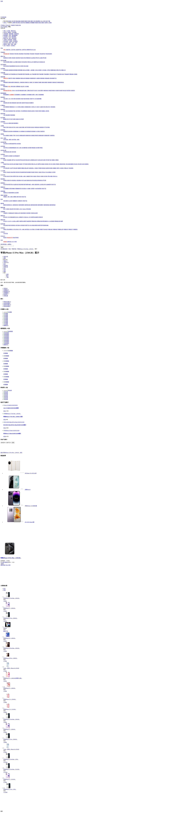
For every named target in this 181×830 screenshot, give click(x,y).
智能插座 (5, 82)
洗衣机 (10, 127)
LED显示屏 (42, 184)
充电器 (50, 90)
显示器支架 (35, 180)
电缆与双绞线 (11, 225)
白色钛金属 (6, 303)
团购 (19, 21)
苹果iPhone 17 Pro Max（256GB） (11, 598)
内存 (12, 98)
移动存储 (3, 113)
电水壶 (75, 164)
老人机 (34, 49)
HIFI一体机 (3, 138)
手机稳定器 (6, 53)
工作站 (36, 70)
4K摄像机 (11, 94)
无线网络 (3, 211)
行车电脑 (37, 229)
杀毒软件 (20, 200)
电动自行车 (10, 237)
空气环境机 (47, 127)
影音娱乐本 (42, 62)
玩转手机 (23, 22)
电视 (4, 127)
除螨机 (54, 168)
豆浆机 (54, 164)
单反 (10, 35)
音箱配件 (31, 102)
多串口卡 (34, 106)
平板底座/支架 (60, 74)
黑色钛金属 (7, 301)
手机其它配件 (48, 53)
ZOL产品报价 (4, 26)
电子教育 (3, 117)
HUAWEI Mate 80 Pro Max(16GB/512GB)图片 (14, 424)
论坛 (41, 21)
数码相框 (12, 115)
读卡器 (17, 90)
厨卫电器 (5, 41)
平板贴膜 (66, 74)
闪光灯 (35, 90)
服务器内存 (16, 204)
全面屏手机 (18, 49)
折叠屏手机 (29, 49)
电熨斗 (58, 168)
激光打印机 (10, 176)
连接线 (75, 74)
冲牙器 (53, 172)
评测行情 (5, 266)
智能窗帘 (50, 82)
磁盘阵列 (29, 221)
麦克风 (47, 111)
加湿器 (47, 168)
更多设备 (28, 209)
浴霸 (44, 160)
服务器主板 (28, 204)
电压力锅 (9, 164)
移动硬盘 (8, 115)
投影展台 (14, 180)
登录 (2, 1)
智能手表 (5, 78)
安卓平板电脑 (11, 74)
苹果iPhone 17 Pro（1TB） (9, 789)
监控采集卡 (24, 188)
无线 (12, 44)
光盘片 (38, 106)
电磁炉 (17, 164)
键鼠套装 (14, 102)
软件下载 (48, 21)
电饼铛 (29, 164)
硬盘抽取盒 (45, 221)
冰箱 (17, 127)
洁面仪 (40, 172)
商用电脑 (20, 70)
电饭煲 (5, 164)
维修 (4, 271)
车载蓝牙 (70, 229)
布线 (15, 44)
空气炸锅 (25, 164)
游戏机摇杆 (47, 135)
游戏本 (19, 62)
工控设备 (44, 70)
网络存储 (3, 219)
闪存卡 (13, 90)
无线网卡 (5, 213)
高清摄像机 (17, 94)
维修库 (36, 22)
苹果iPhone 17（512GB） (9, 779)
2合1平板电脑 (32, 74)
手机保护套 (42, 53)
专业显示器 (16, 184)
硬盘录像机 (12, 188)
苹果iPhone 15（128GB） (9, 688)
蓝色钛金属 (7, 304)
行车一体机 (22, 229)
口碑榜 (13, 22)
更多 (5, 22)
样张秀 (5, 294)
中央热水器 (40, 160)
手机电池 (11, 53)
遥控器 (29, 127)
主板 (4, 98)
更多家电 (71, 168)
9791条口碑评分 (4, 562)
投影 (10, 42)
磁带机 (21, 221)
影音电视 (10, 39)
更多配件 (72, 90)
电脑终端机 (53, 70)
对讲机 (10, 57)
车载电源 (55, 229)
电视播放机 (16, 131)
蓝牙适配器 (6, 106)
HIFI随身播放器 (12, 147)
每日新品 (18, 22)
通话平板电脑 (25, 74)
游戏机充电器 (34, 135)
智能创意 (54, 82)
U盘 (4, 115)
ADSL (20, 209)
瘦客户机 (58, 70)
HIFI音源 (3, 146)
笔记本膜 (26, 66)
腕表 (14, 78)
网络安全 (3, 215)
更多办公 (55, 176)
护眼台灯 (66, 168)
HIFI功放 (14, 151)
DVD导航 (32, 229)
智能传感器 (11, 82)
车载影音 (65, 229)
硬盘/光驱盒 (21, 106)
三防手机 (13, 49)
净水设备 (68, 164)
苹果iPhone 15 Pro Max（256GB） (25, 249)
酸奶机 (72, 164)
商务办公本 (30, 62)
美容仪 (36, 172)
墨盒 (49, 176)
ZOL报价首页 (4, 249)
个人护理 (3, 170)
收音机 (62, 168)
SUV (13, 241)
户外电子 (3, 232)
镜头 (10, 90)
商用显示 (3, 183)
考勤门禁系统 (4, 195)
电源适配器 (12, 66)
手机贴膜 (37, 53)
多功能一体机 (22, 176)
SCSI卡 (9, 221)
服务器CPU (10, 204)
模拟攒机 (38, 21)
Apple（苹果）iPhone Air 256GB (11, 668)
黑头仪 (44, 172)
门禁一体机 (10, 196)
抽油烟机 (9, 160)
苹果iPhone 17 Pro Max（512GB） (11, 769)
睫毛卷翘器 (28, 172)
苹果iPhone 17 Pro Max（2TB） (11, 759)
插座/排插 (11, 123)
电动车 (8, 45)
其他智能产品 (53, 78)
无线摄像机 (41, 94)
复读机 (17, 119)
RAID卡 (5, 221)
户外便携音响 (24, 111)
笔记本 (5, 32)
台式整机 (3, 68)
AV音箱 (38, 131)
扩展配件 (3, 105)
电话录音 (18, 57)
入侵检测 (20, 217)
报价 (4, 565)
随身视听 (3, 109)
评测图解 (32, 22)
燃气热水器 (22, 160)
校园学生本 (36, 62)
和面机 (57, 164)
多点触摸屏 (48, 184)
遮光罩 (32, 90)
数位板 (27, 102)
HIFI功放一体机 (7, 139)
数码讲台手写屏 (42, 180)
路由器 (11, 209)
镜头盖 (64, 90)
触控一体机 (31, 184)
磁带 (62, 221)
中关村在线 (3, 17)
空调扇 (40, 168)
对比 (4, 411)
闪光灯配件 (40, 90)
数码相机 (5, 35)
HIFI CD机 (18, 147)
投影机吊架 (29, 180)
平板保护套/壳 (53, 74)
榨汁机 (50, 164)
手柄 (14, 135)
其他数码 (3, 121)
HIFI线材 (10, 155)
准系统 (40, 70)
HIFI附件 (3, 154)
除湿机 (51, 168)
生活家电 (15, 41)
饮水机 (83, 164)
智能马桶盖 (44, 82)
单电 (12, 86)
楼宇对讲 (19, 196)
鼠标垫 (23, 102)
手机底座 (32, 53)
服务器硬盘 (22, 204)
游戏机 (14, 39)
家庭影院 (5, 131)
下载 (7, 277)
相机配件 (3, 89)
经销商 (22, 21)
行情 (34, 21)
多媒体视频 (11, 192)
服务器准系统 (34, 204)
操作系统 (5, 200)
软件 (16, 42)
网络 (9, 44)
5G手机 (8, 30)
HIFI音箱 (18, 143)
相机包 (53, 90)
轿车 (15, 241)
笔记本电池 (6, 66)
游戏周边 (52, 135)
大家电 (5, 39)
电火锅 (13, 164)
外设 (10, 36)
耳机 (14, 111)
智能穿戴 (11, 33)
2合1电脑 (15, 62)
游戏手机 (8, 49)
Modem (24, 209)
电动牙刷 (13, 172)
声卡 (33, 98)
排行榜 (13, 21)
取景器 (68, 90)
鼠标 (18, 102)
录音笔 (40, 111)
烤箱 (32, 164)
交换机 (7, 209)
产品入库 (7, 25)
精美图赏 (6, 291)
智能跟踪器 (33, 78)
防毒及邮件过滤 (14, 217)
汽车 (4, 45)
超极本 (9, 32)
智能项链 (42, 78)
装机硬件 (3, 97)
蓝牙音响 (18, 111)
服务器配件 (41, 204)
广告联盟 (12, 25)
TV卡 (16, 106)
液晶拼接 (37, 184)
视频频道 (27, 22)
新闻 (29, 21)
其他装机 (53, 106)
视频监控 (3, 187)
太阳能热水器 (33, 160)
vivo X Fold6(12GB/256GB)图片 (11, 408)
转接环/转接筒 (59, 90)
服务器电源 (52, 204)
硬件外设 (3, 101)
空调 (7, 127)
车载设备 (71, 74)
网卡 (4, 209)
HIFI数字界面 (39, 147)
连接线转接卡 (27, 106)
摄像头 (43, 111)
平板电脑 (5, 33)
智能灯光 (27, 82)
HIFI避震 (5, 155)
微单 (14, 86)
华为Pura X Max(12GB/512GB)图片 (12, 433)
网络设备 (3, 207)
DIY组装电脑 (38, 98)
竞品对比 (5, 265)
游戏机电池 (28, 135)
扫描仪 (34, 176)
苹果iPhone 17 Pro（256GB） (10, 618)
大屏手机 (23, 49)
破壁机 (39, 164)
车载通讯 (75, 229)
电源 (24, 98)
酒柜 (23, 127)
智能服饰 (27, 78)
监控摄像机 (6, 188)
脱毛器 (17, 172)
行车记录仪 (16, 229)
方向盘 (17, 135)
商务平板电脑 (39, 74)
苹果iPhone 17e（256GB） (9, 699)
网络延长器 (57, 221)
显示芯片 (48, 106)
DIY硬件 (5, 36)
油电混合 (9, 241)
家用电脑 (15, 70)
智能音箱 (22, 82)
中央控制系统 (38, 188)
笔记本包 (17, 66)
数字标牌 (26, 184)
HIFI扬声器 (3, 142)
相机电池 (46, 90)
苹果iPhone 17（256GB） (9, 608)
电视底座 (41, 127)
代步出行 (3, 236)
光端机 (29, 188)
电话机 (13, 57)
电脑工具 (63, 70)
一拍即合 (9, 244)
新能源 (5, 241)
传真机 (42, 176)
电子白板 (23, 180)
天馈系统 (28, 213)
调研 (32, 21)
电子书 (8, 119)
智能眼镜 (18, 78)
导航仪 (5, 229)
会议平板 (5, 184)
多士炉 (35, 164)
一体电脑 (32, 70)
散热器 (27, 98)
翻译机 (5, 119)
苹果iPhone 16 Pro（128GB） (10, 658)
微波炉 (21, 164)
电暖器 (19, 168)
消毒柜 (57, 160)
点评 (6, 262)
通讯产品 (13, 30)
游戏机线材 (41, 135)
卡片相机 (26, 86)
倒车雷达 (27, 229)
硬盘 (15, 98)
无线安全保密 (34, 213)
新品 (5, 244)
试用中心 (47, 22)
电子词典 (13, 119)
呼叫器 (44, 57)
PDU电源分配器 (34, 225)
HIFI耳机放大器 (7, 151)
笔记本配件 (3, 64)
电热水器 (27, 160)
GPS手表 (5, 233)
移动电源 (14, 38)
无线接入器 (17, 213)
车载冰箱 (50, 229)
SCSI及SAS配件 (15, 221)
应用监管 (40, 217)
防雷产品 (27, 225)
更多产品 (53, 184)
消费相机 (18, 86)
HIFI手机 (5, 147)
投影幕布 (19, 180)
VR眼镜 (38, 78)
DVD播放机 (22, 131)
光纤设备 (17, 225)
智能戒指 (47, 78)
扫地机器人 (31, 168)
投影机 (5, 180)
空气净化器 (6, 168)
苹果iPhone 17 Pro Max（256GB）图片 (13, 416)
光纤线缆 (22, 225)
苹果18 (5, 628)
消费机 (14, 196)
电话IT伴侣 (23, 57)
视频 (5, 261)
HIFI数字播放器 (31, 147)
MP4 (7, 111)
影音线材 (33, 131)
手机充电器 (26, 53)
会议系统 (16, 192)
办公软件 (10, 200)
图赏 (50, 22)
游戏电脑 (10, 70)
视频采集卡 (12, 106)
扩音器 (36, 111)
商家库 (26, 21)
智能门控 (32, 82)
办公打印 (5, 42)
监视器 (32, 188)
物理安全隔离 (34, 217)
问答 (44, 21)
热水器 (17, 160)
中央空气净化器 (13, 168)
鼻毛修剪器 (22, 172)
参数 (4, 258)
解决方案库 (41, 22)
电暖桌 (23, 168)
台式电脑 (14, 32)
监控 (13, 42)
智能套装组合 (60, 82)
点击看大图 (5, 312)
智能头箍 (22, 78)
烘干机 (14, 127)
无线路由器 (11, 213)
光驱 (31, 98)
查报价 (10, 21)
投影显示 (3, 179)
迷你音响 (10, 131)
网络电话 (28, 57)
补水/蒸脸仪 (49, 172)
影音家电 (3, 129)
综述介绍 (5, 256)
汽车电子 (13, 45)
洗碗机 (53, 160)
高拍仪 (38, 176)
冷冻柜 (20, 127)
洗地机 (36, 168)
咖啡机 (87, 164)
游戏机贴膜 (22, 135)
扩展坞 (21, 66)
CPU (9, 98)
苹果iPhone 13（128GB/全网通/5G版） (12, 678)
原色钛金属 (6, 306)
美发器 (33, 172)
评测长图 (5, 295)
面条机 (43, 164)
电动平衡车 (16, 237)
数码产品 (5, 38)
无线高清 (42, 131)
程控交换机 (16, 209)
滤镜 (25, 90)
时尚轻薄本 (24, 62)
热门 (4, 588)
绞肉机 (46, 164)
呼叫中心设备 (39, 57)
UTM (8, 217)
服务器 (5, 44)
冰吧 (26, 127)
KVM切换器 (51, 221)
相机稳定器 (6, 90)
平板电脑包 (46, 74)
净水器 (79, 164)
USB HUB (5, 123)
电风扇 (43, 168)
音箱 (10, 102)
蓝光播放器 (28, 131)
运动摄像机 (23, 94)
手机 (4, 30)
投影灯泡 (9, 180)
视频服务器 (18, 188)
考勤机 (5, 196)
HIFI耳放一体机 (15, 139)
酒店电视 (21, 184)
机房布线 (3, 223)
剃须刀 (5, 172)
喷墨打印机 (16, 176)
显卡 (7, 98)
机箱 (22, 98)
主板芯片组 (43, 106)
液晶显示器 (6, 102)
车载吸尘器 (60, 229)
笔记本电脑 (3, 60)
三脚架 (28, 90)
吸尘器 (26, 168)
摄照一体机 (35, 94)
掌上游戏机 (6, 135)
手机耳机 (16, 53)
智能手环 (10, 78)
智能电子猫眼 (38, 82)
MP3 (10, 38)
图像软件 (15, 200)
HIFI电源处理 (16, 155)
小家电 (10, 41)
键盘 (20, 102)
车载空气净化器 (44, 229)
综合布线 (5, 225)
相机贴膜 (21, 90)
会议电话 (33, 57)
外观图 (6, 289)
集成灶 (5, 160)
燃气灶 (13, 160)
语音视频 (3, 191)
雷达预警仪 (10, 229)
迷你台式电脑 (26, 70)
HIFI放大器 (3, 150)
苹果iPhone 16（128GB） (9, 638)
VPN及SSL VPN (27, 217)
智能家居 (16, 33)
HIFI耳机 (5, 143)
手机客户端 (18, 25)
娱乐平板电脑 (18, 74)
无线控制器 (23, 213)
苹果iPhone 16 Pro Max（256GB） (11, 648)
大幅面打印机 (29, 176)
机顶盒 (32, 127)
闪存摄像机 (29, 94)
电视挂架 (37, 127)
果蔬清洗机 (62, 164)
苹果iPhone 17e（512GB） (9, 709)
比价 (4, 264)
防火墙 (5, 217)
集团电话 (5, 57)
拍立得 (22, 86)
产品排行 (3, 25)
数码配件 (16, 123)
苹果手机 (14, 249)
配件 (7, 275)
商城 (17, 21)
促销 (7, 274)
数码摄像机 (15, 35)
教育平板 (10, 184)
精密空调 (40, 225)
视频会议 (5, 192)
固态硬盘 (18, 98)
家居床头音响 (31, 111)
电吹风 (8, 172)
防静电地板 (45, 225)
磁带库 (25, 221)
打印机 (5, 176)
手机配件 (3, 52)
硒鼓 (51, 176)
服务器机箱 (46, 204)
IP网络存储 (39, 221)
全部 (5, 288)
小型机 (48, 70)
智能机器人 (17, 82)
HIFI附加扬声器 (12, 143)
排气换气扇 (48, 160)
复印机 (46, 176)
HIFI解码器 (24, 147)
